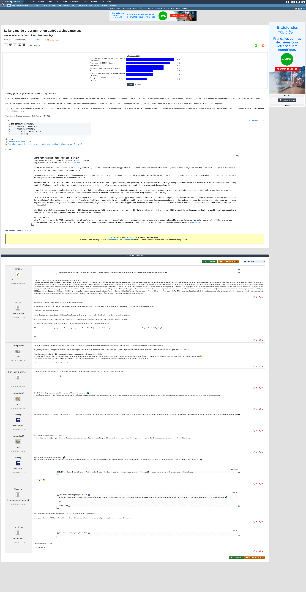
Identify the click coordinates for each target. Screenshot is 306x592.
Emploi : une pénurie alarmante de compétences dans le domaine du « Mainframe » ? (45, 144)
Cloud (36, 5)
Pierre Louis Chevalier (36, 40)
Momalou (18, 489)
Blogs (57, 2)
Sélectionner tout (257, 121)
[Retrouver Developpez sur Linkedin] (304, 9)
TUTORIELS (111, 8)
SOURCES (158, 8)
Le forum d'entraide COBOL (20, 142)
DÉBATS (166, 8)
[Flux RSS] (296, 9)
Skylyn (18, 302)
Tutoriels (42, 2)
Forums (32, 2)
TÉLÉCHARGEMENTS (146, 8)
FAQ (50, 2)
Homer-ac (18, 269)
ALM (45, 5)
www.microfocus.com (199, 222)
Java (59, 5)
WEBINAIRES (126, 8)
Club (109, 2)
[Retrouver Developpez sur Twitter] (299, 9)
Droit (102, 2)
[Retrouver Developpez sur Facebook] (301, 9)
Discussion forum (288, 100)
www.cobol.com (74, 163)
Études (94, 2)
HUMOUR (185, 8)
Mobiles (104, 5)
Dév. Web (66, 5)
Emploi (85, 2)
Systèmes (112, 5)
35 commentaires (53, 40)
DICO (178, 8)
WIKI (172, 8)
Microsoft (52, 5)
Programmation (82, 5)
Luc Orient (18, 527)
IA (40, 5)
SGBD (91, 5)
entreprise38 (18, 346)
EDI (73, 5)
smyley (18, 415)
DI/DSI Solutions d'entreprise (21, 5)
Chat (64, 2)
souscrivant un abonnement (121, 240)
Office (97, 5)
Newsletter (74, 2)
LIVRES (135, 8)
